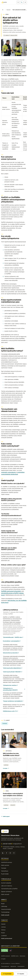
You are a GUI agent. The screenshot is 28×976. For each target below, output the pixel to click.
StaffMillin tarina (14, 956)
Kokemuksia (22, 956)
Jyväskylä (4, 935)
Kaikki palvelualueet (6, 938)
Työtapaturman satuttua (9, 685)
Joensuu (3, 927)
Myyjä (2, 903)
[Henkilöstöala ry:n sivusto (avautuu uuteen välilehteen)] (10, 950)
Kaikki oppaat (6, 816)
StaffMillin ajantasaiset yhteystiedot (11, 591)
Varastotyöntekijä (6, 909)
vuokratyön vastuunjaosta (8, 472)
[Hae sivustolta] (18, 2)
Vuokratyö (4, 723)
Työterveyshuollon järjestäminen (12, 668)
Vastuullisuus (4, 871)
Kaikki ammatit (5, 894)
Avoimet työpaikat (6, 883)
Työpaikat (21, 973)
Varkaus (3, 930)
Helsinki (3, 924)
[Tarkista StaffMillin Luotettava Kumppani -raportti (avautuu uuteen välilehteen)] (4, 950)
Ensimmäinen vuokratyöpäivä (11, 641)
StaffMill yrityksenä (5, 956)
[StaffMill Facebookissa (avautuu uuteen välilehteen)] (6, 853)
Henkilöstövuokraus (6, 862)
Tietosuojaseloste (5, 966)
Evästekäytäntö (21, 966)
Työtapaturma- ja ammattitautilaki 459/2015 (10, 689)
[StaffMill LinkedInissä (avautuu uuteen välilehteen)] (2, 853)
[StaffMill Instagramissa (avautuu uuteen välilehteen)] (10, 853)
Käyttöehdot (13, 966)
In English (3, 958)
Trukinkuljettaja (5, 912)
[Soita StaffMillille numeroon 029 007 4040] (21, 2)
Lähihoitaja (4, 906)
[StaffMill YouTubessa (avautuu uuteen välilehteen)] (14, 853)
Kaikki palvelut (5, 865)
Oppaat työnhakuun (6, 891)
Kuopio (3, 932)
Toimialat (3, 868)
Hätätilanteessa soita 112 (10, 711)
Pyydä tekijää (4, 874)
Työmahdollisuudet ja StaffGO (9, 888)
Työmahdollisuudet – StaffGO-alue (12, 637)
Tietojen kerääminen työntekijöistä (12, 701)
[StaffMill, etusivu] (4, 2)
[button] (25, 2)
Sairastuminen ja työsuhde (10, 653)
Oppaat (8, 9)
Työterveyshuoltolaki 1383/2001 (12, 671)
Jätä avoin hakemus (6, 885)
